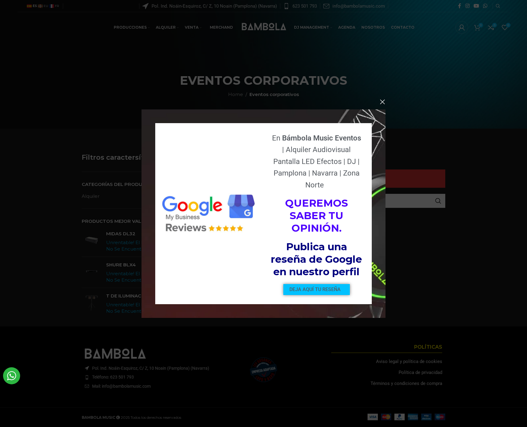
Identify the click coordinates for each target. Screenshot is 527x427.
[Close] (382, 101)
